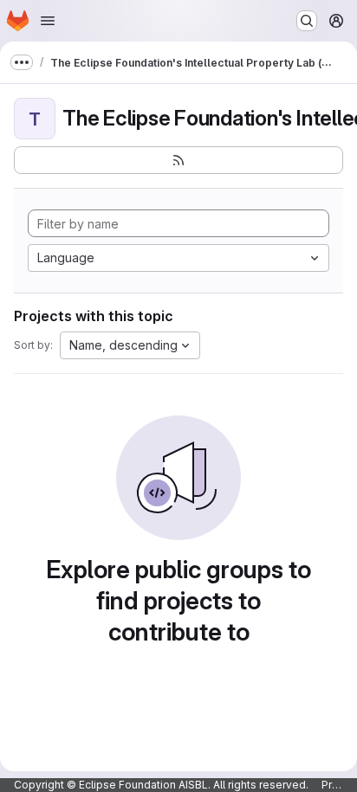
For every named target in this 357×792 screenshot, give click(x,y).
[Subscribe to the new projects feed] (178, 160)
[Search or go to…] (306, 20)
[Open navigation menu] (48, 21)
